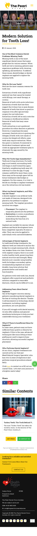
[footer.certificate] (32, 531)
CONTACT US (18, 480)
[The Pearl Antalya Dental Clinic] (17, 5)
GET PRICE (11, 449)
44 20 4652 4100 (11, 516)
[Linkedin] (10, 531)
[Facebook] (3, 531)
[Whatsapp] (14, 531)
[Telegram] (18, 531)
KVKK (21, 502)
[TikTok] (25, 531)
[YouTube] (21, 531)
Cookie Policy (6, 502)
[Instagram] (7, 531)
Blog (29, 26)
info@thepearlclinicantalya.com (18, 460)
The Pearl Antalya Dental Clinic (14, 26)
